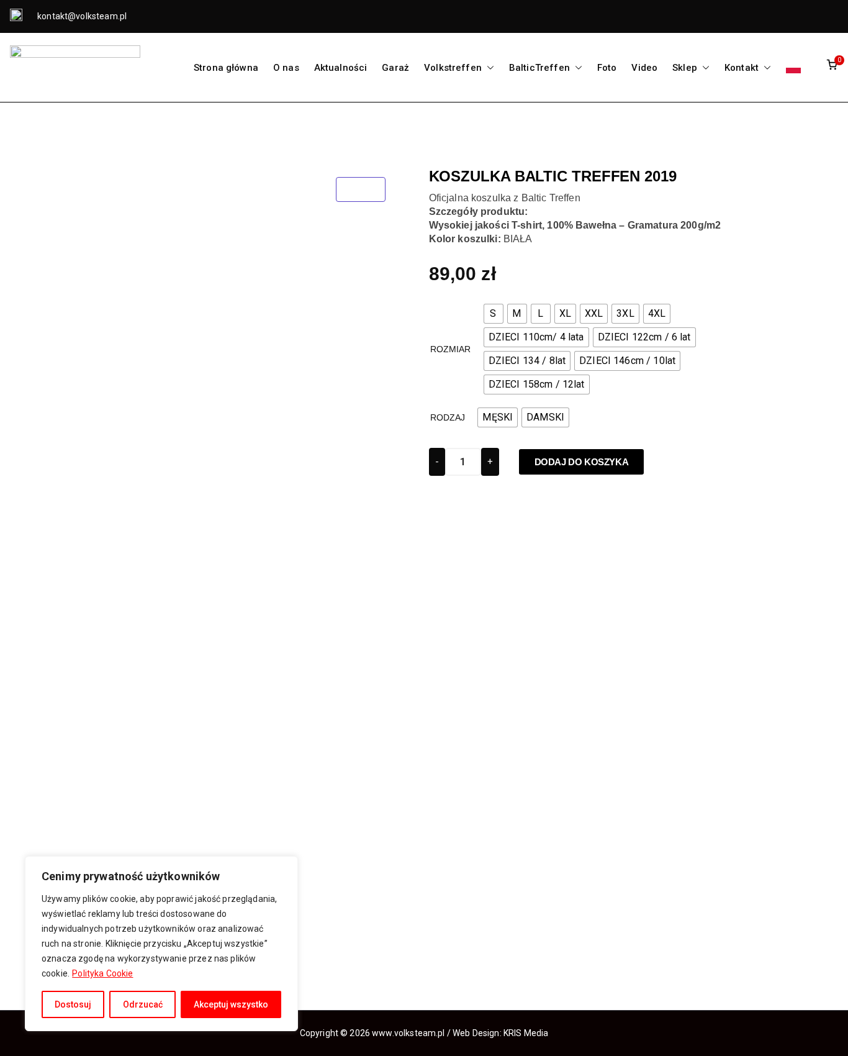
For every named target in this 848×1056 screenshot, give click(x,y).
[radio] (493, 313)
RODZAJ (448, 417)
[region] (161, 943)
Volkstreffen (453, 67)
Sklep (684, 67)
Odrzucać (143, 1004)
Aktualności (341, 67)
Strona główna (226, 67)
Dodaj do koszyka (582, 462)
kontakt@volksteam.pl (81, 16)
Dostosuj (73, 1004)
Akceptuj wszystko (231, 1004)
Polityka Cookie (102, 973)
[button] (488, 67)
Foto (607, 67)
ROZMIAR (450, 349)
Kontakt (741, 67)
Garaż (395, 67)
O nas (286, 67)
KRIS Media (526, 1033)
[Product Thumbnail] (361, 189)
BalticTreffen (539, 67)
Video (644, 67)
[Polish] (793, 67)
